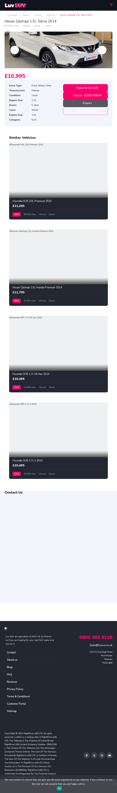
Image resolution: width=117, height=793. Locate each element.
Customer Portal (16, 704)
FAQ (9, 674)
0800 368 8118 (96, 637)
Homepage (12, 15)
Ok (59, 788)
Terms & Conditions (18, 696)
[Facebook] (86, 755)
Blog (9, 667)
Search (26, 15)
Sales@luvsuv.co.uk (101, 645)
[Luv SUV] (16, 5)
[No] (113, 784)
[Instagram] (102, 755)
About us (12, 660)
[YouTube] (109, 755)
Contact (11, 652)
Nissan (38, 15)
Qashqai (51, 15)
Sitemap (12, 711)
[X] (94, 755)
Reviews (12, 682)
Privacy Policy (15, 689)
